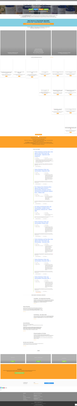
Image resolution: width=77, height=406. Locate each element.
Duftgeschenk (40, 160)
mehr (44, 75)
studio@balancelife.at (36, 383)
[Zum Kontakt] (24, 345)
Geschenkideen (38, 4)
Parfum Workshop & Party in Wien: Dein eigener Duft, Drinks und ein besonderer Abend (6, 72)
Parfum (49, 177)
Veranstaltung (51, 158)
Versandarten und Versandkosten (26, 397)
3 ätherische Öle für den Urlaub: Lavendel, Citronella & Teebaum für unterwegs (58, 90)
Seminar (48, 158)
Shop (23, 4)
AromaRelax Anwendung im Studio (64, 52)
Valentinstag (45, 161)
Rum (50, 196)
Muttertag (51, 229)
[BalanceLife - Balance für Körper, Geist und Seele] (38, 2)
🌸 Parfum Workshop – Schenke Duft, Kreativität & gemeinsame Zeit (57, 109)
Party (37, 161)
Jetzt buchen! (45, 203)
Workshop (46, 158)
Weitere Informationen (38, 166)
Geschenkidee (49, 160)
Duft (52, 159)
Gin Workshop (49, 214)
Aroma (45, 196)
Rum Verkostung (48, 197)
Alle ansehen (51, 57)
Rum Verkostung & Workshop (38, 52)
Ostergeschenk (46, 177)
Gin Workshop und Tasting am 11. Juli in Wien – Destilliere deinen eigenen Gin (70, 90)
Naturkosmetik (30, 4)
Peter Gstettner (39, 161)
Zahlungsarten (24, 398)
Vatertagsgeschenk (47, 198)
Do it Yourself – (36, 53)
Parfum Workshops (38, 49)
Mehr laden (38, 134)
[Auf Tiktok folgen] (50, 0)
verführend (48, 161)
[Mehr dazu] (35, 303)
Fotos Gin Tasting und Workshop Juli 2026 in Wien (32, 72)
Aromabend (42, 159)
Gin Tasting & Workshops (38, 51)
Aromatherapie (34, 4)
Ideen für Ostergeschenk (47, 229)
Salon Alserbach (37, 158)
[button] (52, 0)
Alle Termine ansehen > (38, 292)
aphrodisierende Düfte (38, 159)
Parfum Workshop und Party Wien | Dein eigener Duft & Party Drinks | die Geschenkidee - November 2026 (44, 241)
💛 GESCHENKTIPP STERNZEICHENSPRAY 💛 (38, 11)
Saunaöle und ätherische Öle (13, 52)
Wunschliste (24, 396)
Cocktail (51, 159)
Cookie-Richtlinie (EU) (43, 403)
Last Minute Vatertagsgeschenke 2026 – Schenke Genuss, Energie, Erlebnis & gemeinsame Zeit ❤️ (70, 128)
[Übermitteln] (40, 0)
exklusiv (45, 160)
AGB (40, 403)
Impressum (32, 403)
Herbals (46, 196)
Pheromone (43, 161)
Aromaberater (44, 159)
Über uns (45, 4)
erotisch (43, 160)
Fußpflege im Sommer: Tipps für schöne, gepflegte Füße (19, 72)
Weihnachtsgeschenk (38, 162)
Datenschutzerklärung (36, 403)
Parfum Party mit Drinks (38, 50)
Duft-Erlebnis (37, 160)
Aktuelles (42, 4)
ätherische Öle (48, 159)
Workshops (27, 4)
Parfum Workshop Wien (47, 250)
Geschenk (47, 160)
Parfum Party (51, 249)
